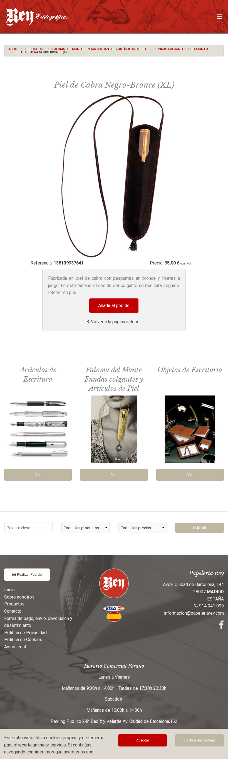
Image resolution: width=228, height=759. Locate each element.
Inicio (12, 49)
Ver (38, 475)
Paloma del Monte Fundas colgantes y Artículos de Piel (99, 49)
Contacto (12, 611)
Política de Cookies (23, 639)
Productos (34, 49)
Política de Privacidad (25, 632)
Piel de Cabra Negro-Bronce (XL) (42, 52)
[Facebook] (221, 626)
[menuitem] (12, 49)
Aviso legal (15, 646)
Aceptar (142, 740)
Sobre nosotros (19, 597)
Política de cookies (199, 740)
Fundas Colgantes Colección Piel (182, 49)
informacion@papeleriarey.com (194, 613)
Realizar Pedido (29, 574)
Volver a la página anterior (115, 321)
